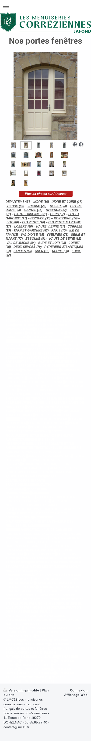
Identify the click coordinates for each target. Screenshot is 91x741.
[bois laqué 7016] (26, 155)
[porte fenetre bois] (51, 155)
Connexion (79, 690)
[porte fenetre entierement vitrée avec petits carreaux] (13, 145)
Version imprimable (24, 690)
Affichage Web (76, 695)
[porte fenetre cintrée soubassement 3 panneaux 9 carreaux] (45, 96)
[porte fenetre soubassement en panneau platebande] (64, 145)
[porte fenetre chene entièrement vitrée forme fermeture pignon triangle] (64, 155)
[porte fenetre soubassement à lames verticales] (39, 173)
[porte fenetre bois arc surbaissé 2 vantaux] (38, 155)
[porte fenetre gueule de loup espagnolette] (26, 173)
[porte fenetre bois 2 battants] (13, 173)
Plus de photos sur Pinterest (45, 194)
